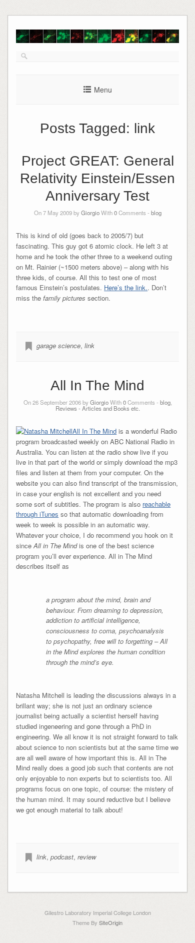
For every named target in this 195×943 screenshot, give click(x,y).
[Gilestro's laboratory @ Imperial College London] (97, 40)
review (87, 856)
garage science (58, 345)
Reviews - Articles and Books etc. (98, 408)
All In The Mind (97, 385)
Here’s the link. (126, 287)
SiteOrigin (110, 922)
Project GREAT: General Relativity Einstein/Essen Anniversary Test (97, 178)
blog (156, 213)
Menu (103, 90)
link (89, 345)
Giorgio (90, 213)
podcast (62, 856)
